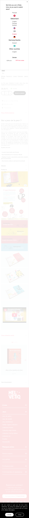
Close (19, 515)
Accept (9, 515)
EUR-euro (9, 60)
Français (14, 23)
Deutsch (14, 25)
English (14, 21)
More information (10, 510)
